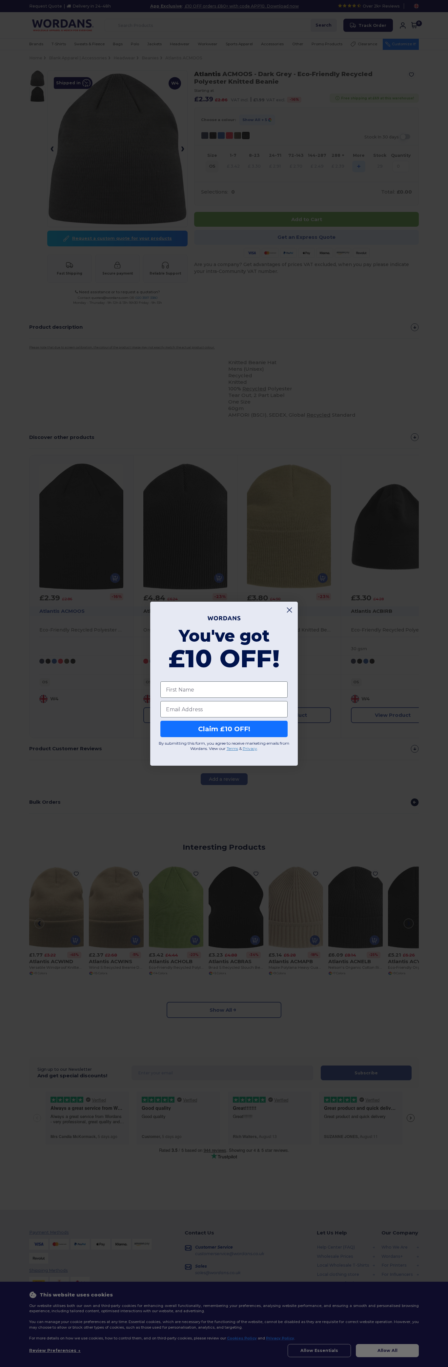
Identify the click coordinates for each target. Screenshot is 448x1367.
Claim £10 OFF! (224, 729)
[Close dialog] (289, 610)
